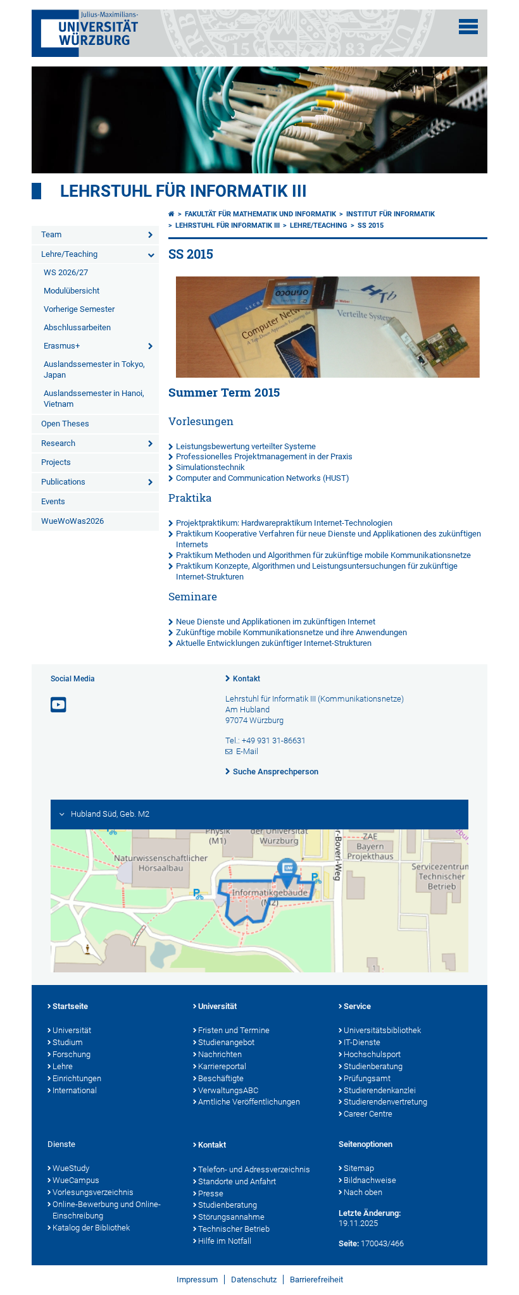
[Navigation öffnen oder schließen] (468, 26)
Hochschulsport (372, 1054)
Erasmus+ (62, 345)
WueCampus (76, 1180)
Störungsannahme (231, 1217)
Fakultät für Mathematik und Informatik (260, 214)
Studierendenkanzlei (380, 1090)
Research (58, 443)
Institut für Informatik (390, 214)
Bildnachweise (370, 1180)
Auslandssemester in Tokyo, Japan (94, 369)
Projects (56, 462)
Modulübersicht (71, 290)
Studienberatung (373, 1066)
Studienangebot (226, 1042)
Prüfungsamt (367, 1078)
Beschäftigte (221, 1078)
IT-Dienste (362, 1042)
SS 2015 (371, 225)
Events (53, 501)
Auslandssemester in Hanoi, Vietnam (94, 398)
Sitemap (359, 1168)
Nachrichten (220, 1054)
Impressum (197, 1279)
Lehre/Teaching (69, 254)
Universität (72, 1030)
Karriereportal (222, 1066)
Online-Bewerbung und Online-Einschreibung (107, 1210)
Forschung (72, 1054)
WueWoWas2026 (72, 521)
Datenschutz (254, 1279)
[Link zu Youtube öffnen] (59, 705)
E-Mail (247, 751)
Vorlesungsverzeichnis (93, 1192)
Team (51, 234)
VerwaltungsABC (228, 1090)
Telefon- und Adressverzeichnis (254, 1169)
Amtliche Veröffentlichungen (249, 1101)
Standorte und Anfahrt (237, 1181)
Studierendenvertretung (385, 1101)
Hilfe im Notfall (224, 1241)
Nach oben (363, 1192)
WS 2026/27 (66, 272)
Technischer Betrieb (234, 1229)
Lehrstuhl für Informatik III (183, 191)
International (75, 1090)
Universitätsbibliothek (382, 1030)
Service (357, 1006)
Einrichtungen (77, 1078)
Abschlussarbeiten (77, 327)
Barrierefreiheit (316, 1279)
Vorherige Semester (79, 309)
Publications (63, 481)
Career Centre (368, 1113)
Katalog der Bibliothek (91, 1227)
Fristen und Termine (234, 1030)
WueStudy (71, 1168)
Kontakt (246, 678)
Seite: (349, 1243)
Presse (210, 1193)
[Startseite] (171, 214)
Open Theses (65, 423)
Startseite (70, 1006)
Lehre (63, 1066)
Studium (68, 1042)
